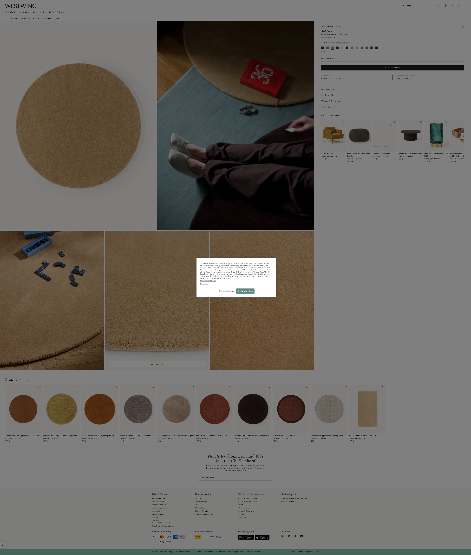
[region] (236, 277)
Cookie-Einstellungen (227, 291)
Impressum (204, 284)
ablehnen (243, 276)
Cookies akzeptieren (245, 291)
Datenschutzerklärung (208, 281)
